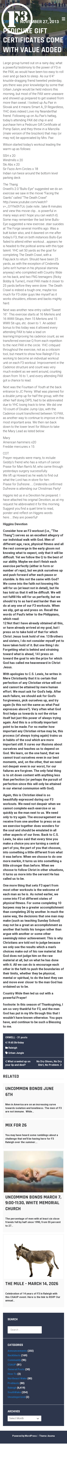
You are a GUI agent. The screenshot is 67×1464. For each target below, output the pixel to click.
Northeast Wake (17, 1378)
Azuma (51, 1436)
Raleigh (12, 1047)
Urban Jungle (16, 1052)
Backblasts (14, 1355)
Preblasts (13, 1383)
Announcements (17, 1350)
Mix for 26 (16, 1125)
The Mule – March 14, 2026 (31, 1284)
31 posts (22, 1037)
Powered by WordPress (24, 1436)
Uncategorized (16, 1397)
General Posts (16, 1369)
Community (14, 1360)
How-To (12, 1373)
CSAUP (12, 1364)
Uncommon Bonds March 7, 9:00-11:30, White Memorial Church (33, 1203)
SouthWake (14, 1392)
